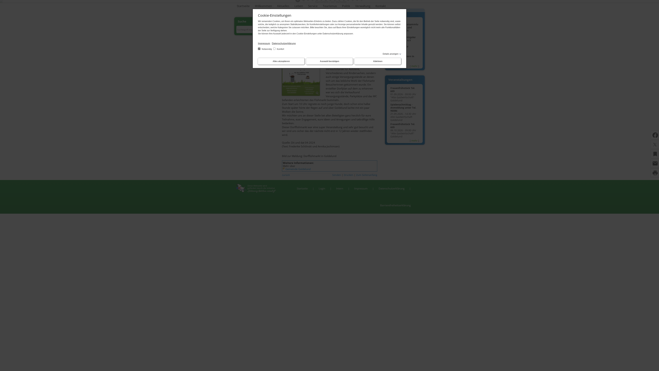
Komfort (280, 49)
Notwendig (266, 49)
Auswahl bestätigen (329, 61)
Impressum (264, 43)
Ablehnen (377, 61)
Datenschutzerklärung (284, 43)
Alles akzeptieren (281, 61)
